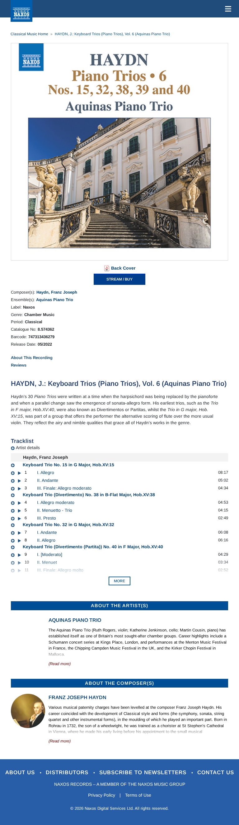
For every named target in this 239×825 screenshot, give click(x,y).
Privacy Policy (101, 795)
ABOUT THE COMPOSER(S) (119, 683)
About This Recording (32, 357)
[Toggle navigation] (227, 8)
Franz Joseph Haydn (77, 697)
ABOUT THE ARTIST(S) (119, 605)
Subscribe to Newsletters (143, 772)
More (119, 581)
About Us (21, 772)
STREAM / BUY (119, 279)
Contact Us (215, 772)
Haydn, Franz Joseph (56, 292)
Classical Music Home (29, 34)
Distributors (68, 772)
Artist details (28, 447)
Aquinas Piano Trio (54, 299)
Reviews (18, 365)
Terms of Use (138, 795)
